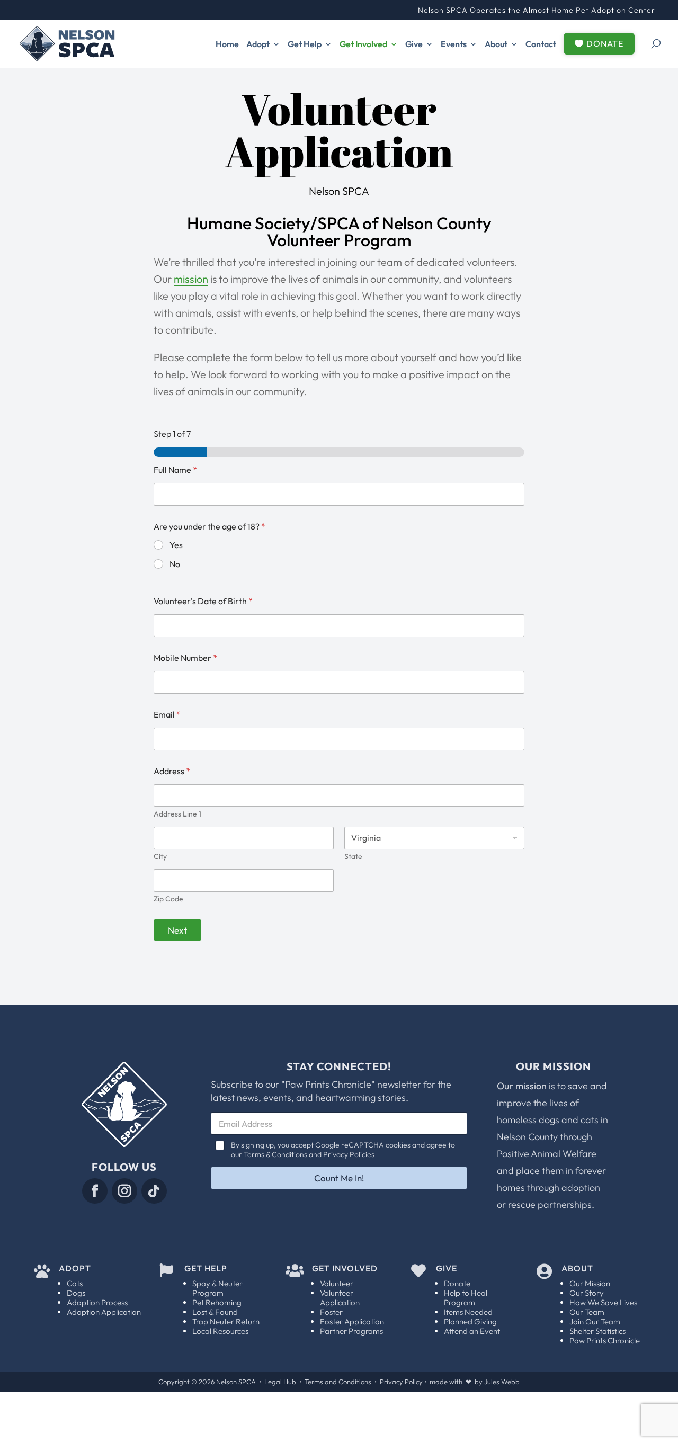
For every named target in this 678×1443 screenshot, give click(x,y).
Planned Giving (470, 1321)
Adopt (258, 44)
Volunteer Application (340, 1297)
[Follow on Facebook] (95, 1191)
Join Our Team (594, 1321)
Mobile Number (185, 658)
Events (454, 44)
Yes (176, 545)
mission (191, 278)
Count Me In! (339, 1178)
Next (177, 930)
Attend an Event (472, 1331)
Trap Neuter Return (226, 1321)
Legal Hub (280, 1381)
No (175, 564)
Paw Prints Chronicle (604, 1341)
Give (414, 44)
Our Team (586, 1312)
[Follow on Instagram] (124, 1191)
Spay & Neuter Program (217, 1288)
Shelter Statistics (597, 1331)
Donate (457, 1283)
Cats (75, 1283)
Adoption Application (104, 1312)
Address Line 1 (177, 814)
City (160, 856)
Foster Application (352, 1321)
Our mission (522, 1086)
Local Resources (220, 1331)
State (353, 856)
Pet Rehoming (217, 1302)
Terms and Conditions (338, 1381)
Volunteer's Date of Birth (203, 601)
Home (227, 44)
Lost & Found (215, 1312)
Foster (331, 1312)
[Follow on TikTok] (154, 1191)
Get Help (305, 44)
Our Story (586, 1293)
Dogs (76, 1293)
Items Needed (468, 1312)
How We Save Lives (603, 1302)
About (496, 44)
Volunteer (336, 1283)
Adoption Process (97, 1302)
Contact (540, 44)
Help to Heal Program (465, 1297)
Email (167, 715)
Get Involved (363, 44)
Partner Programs (351, 1331)
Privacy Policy (401, 1381)
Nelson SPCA (236, 1381)
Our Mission (589, 1283)
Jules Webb (502, 1381)
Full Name (175, 470)
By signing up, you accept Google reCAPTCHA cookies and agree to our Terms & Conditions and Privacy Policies (343, 1149)
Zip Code (168, 898)
